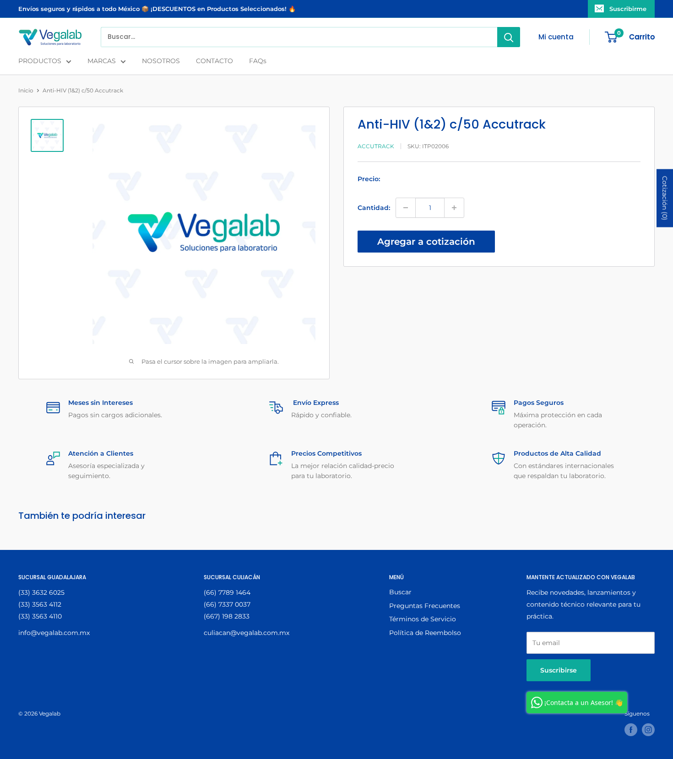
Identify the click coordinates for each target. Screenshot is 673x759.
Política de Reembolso (425, 633)
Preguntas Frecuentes (424, 606)
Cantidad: (374, 208)
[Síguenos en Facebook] (630, 729)
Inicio (25, 90)
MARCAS (101, 61)
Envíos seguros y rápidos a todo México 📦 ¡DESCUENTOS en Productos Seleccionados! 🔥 (157, 8)
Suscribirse (558, 670)
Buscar (400, 592)
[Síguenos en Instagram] (648, 729)
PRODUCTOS (39, 61)
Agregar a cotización (426, 241)
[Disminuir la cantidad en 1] (405, 207)
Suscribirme (627, 8)
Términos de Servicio (422, 619)
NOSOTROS (161, 61)
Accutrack (376, 146)
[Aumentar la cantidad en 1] (454, 207)
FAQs (257, 61)
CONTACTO (214, 61)
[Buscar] (508, 37)
